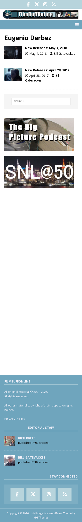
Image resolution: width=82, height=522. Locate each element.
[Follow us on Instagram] (45, 4)
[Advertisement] (41, 234)
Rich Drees (26, 438)
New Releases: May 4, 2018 (46, 48)
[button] (76, 24)
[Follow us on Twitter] (37, 4)
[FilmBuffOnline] (41, 17)
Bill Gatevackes (64, 53)
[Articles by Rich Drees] (9, 444)
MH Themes (41, 517)
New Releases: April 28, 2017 (47, 70)
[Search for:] (41, 101)
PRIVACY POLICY (14, 419)
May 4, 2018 (38, 53)
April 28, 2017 (39, 75)
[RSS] (54, 4)
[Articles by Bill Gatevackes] (9, 463)
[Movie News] (13, 52)
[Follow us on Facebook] (28, 4)
